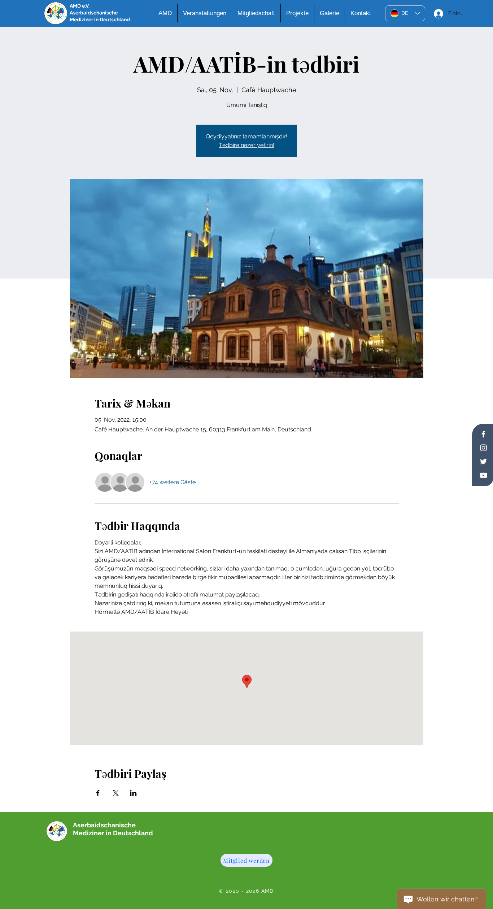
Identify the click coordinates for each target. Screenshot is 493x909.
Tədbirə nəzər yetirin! (246, 145)
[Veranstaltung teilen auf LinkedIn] (133, 793)
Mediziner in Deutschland (100, 19)
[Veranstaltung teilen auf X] (115, 793)
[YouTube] (483, 475)
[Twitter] (483, 461)
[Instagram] (483, 447)
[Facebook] (483, 434)
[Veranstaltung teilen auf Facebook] (98, 793)
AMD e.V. (80, 6)
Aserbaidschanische (94, 13)
